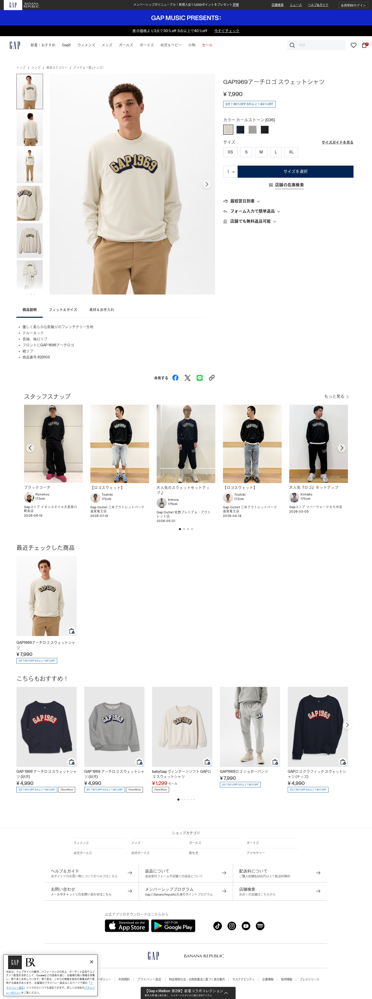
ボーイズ (253, 843)
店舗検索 (278, 5)
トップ (21, 68)
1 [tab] (178, 800)
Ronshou (42, 494)
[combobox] (316, 45)
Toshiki (107, 494)
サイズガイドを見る (338, 142)
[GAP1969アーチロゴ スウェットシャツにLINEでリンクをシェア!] (200, 376)
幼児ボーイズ (140, 853)
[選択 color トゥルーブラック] (265, 130)
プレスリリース (309, 979)
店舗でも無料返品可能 (250, 221)
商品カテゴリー (57, 68)
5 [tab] (191, 799)
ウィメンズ (81, 843)
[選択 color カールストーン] (228, 130)
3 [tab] (184, 799)
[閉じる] (91, 961)
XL (291, 152)
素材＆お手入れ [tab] (101, 310)
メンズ (35, 68)
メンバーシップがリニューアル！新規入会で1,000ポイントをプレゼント (186, 5)
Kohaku (307, 494)
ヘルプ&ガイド (318, 5)
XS (230, 152)
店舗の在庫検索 (289, 185)
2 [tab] (181, 799)
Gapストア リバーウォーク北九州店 (315, 507)
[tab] (288, 201)
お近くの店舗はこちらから (257, 894)
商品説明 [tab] (30, 310)
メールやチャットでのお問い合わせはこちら (81, 894)
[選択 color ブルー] (240, 130)
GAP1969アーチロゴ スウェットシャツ (45, 645)
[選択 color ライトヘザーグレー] (253, 130)
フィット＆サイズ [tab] (63, 310)
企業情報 (267, 979)
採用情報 (286, 979)
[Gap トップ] (12, 45)
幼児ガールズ (83, 853)
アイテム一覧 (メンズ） (89, 68)
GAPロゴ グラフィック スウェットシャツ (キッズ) (317, 774)
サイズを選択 (295, 171)
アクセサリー (256, 853)
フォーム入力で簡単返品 (252, 211)
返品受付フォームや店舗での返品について (174, 876)
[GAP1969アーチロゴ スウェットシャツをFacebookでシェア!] (175, 376)
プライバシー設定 (149, 979)
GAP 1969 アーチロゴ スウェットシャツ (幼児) (46, 774)
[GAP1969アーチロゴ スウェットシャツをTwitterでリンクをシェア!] (187, 376)
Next (207, 184)
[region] (50, 975)
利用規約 (124, 979)
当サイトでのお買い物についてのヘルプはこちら (84, 876)
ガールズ (195, 843)
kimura (173, 500)
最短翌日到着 (242, 201)
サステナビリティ (243, 979)
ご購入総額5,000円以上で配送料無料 (264, 876)
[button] (353, 5)
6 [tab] (194, 799)
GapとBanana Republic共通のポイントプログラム (179, 894)
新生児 (193, 853)
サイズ (229, 142)
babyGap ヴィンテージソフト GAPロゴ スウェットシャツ (181, 774)
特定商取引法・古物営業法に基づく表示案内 (197, 979)
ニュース (296, 5)
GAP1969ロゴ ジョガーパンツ (244, 771)
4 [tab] (188, 799)
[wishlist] (353, 45)
